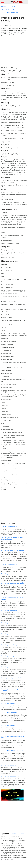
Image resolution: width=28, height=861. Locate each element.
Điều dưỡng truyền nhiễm (7, 9)
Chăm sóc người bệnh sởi (8, 725)
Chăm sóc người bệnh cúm (8, 703)
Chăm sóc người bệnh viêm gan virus (11, 623)
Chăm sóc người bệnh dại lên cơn (10, 776)
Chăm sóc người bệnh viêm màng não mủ (12, 750)
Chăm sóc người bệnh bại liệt (9, 526)
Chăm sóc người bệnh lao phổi (9, 610)
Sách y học (11, 6)
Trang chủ (3, 6)
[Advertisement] (14, 52)
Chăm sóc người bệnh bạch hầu (9, 574)
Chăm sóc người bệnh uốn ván (9, 712)
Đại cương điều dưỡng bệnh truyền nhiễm (12, 678)
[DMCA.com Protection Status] (5, 834)
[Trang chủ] (16, 1)
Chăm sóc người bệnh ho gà (8, 765)
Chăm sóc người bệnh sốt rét (8, 634)
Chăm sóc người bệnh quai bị (9, 564)
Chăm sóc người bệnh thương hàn (10, 645)
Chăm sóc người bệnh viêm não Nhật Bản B (12, 550)
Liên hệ (22, 834)
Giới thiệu (14, 834)
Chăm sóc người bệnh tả (7, 667)
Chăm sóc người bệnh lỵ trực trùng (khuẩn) (12, 583)
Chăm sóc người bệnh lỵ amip (9, 656)
